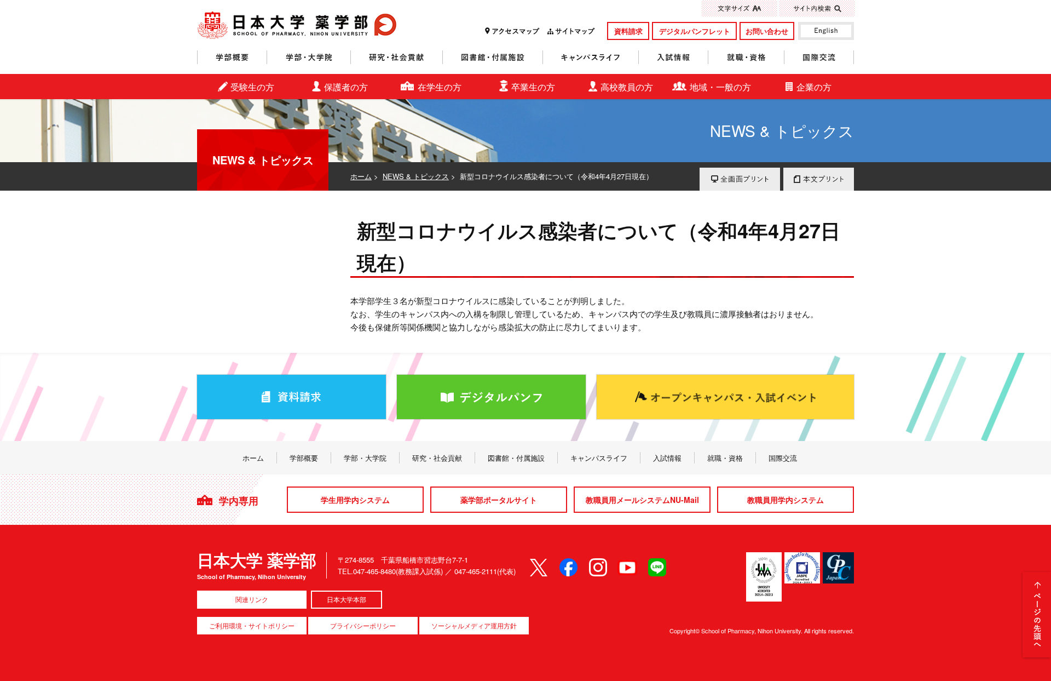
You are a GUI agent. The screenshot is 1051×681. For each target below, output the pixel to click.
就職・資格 (746, 57)
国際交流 (819, 57)
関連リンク (251, 599)
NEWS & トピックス (416, 176)
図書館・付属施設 (493, 57)
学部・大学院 (309, 57)
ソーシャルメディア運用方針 (474, 625)
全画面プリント (740, 179)
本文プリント (818, 179)
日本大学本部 (346, 599)
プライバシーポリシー (363, 625)
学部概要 (232, 57)
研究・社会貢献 (397, 57)
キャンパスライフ (591, 57)
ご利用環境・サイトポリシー (251, 625)
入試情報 (673, 57)
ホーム (361, 176)
